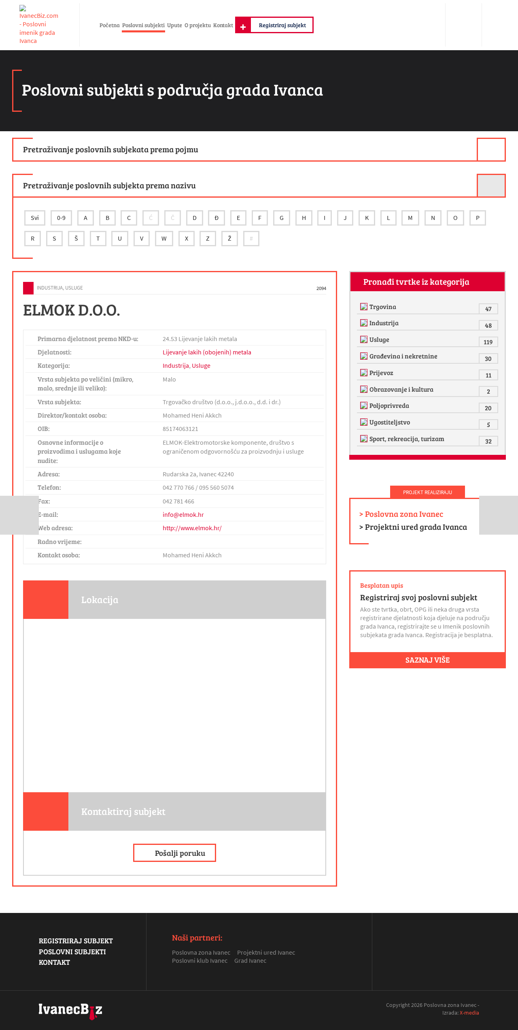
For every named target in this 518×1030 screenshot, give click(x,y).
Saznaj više (427, 659)
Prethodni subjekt (19, 515)
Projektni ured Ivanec (266, 952)
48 (488, 325)
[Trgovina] (364, 306)
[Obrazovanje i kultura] (364, 389)
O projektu (198, 25)
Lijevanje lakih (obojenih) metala (207, 352)
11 (488, 375)
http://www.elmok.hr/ (192, 528)
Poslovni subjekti (143, 25)
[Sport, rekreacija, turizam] (364, 438)
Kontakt (223, 25)
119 (488, 341)
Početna (110, 25)
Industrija (50, 287)
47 (488, 308)
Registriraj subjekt (282, 25)
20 (488, 407)
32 (488, 441)
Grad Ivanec (250, 960)
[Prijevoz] (364, 372)
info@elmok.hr (183, 514)
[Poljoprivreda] (364, 405)
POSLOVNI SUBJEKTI (72, 951)
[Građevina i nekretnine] (364, 356)
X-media (469, 1012)
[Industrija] (364, 322)
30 (488, 358)
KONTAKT (54, 962)
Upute (174, 25)
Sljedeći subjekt (498, 515)
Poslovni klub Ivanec (199, 960)
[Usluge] (364, 339)
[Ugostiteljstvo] (364, 422)
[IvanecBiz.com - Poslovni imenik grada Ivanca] (39, 25)
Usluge (74, 287)
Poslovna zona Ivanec (201, 952)
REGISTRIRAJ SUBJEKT (76, 940)
